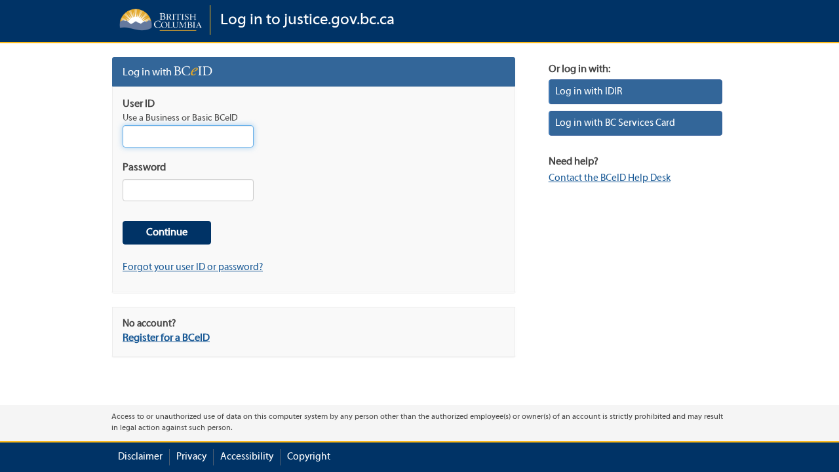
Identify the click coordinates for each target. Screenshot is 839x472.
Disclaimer (140, 457)
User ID (139, 104)
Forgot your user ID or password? (193, 267)
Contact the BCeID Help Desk (610, 178)
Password (144, 168)
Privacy (191, 457)
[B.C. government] (160, 20)
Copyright (308, 457)
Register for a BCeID (166, 338)
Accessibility (246, 457)
